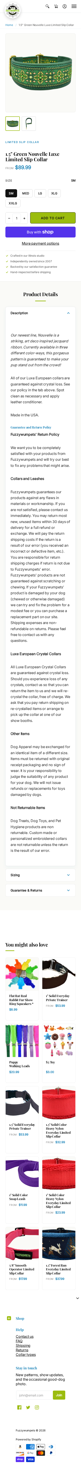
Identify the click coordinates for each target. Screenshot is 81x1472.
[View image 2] (29, 123)
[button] (47, 6)
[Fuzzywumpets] (12, 10)
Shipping (23, 1345)
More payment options (40, 243)
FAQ (19, 1341)
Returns (22, 1350)
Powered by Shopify (28, 1439)
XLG (54, 193)
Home (9, 25)
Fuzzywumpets (25, 1430)
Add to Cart (53, 218)
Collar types (26, 1354)
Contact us (25, 1336)
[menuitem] (47, 6)
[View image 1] (12, 123)
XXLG (13, 203)
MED (25, 193)
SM (11, 193)
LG (40, 193)
